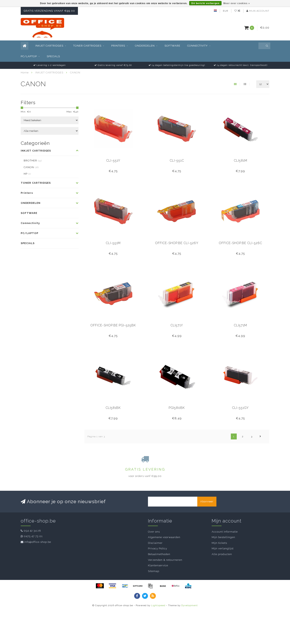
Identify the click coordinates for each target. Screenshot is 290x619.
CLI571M (240, 325)
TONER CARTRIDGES (87, 45)
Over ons (154, 531)
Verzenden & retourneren (165, 559)
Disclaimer (155, 542)
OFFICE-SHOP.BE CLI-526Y (176, 243)
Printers (118, 45)
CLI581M (240, 160)
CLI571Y (176, 325)
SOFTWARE (172, 45)
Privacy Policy (157, 548)
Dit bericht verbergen (205, 3)
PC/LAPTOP (29, 56)
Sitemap (153, 571)
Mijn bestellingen (223, 537)
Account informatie (225, 531)
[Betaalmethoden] (100, 586)
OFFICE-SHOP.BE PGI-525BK (113, 325)
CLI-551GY (240, 408)
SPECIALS (53, 56)
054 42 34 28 (32, 530)
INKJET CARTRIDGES (49, 45)
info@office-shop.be (37, 541)
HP (27, 173)
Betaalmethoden (159, 554)
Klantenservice (158, 565)
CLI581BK (113, 408)
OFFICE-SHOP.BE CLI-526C (240, 243)
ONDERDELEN (145, 45)
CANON (31, 167)
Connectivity (197, 45)
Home (25, 72)
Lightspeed (158, 605)
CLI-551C (177, 160)
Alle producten (222, 554)
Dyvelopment (189, 605)
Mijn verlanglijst (223, 548)
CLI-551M (113, 243)
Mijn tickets (219, 542)
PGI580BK (177, 408)
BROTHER (33, 160)
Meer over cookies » (236, 3)
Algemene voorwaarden (164, 537)
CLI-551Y (113, 160)
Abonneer (206, 501)
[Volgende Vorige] (260, 436)
